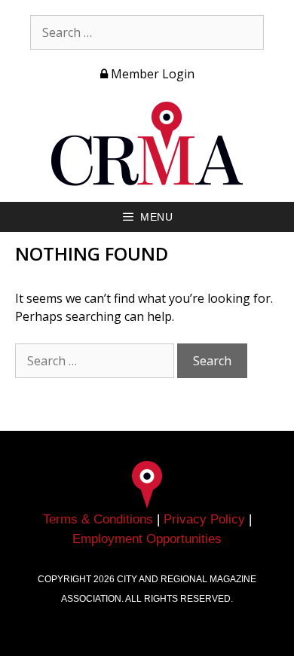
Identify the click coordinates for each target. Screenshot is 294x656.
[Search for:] (147, 32)
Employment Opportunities (147, 539)
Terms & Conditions (98, 519)
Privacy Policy (204, 519)
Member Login (151, 74)
